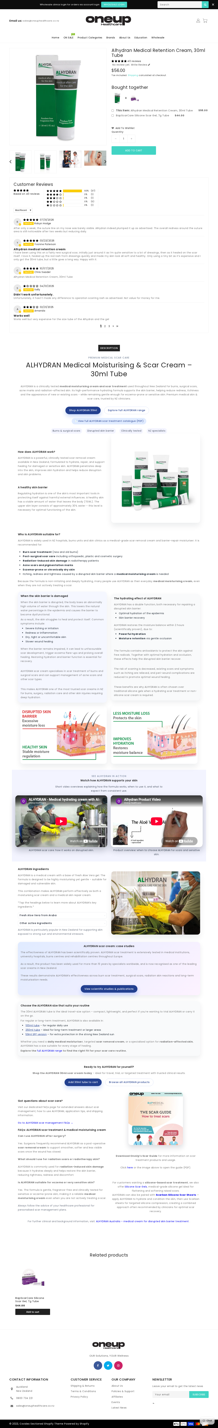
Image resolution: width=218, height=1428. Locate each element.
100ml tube (33, 1025)
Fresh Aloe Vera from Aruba (62, 915)
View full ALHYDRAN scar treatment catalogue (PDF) (109, 421)
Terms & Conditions (83, 1391)
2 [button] (105, 326)
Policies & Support (123, 1391)
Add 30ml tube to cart (83, 1082)
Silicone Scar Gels (136, 1186)
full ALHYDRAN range (49, 1050)
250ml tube (33, 1030)
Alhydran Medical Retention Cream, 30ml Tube (154, 110)
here (130, 1167)
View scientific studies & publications (109, 989)
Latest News (119, 1407)
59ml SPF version (36, 1034)
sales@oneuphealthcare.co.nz (35, 1406)
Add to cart (133, 150)
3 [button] (109, 326)
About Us (117, 1386)
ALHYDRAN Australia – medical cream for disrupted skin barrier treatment (143, 1221)
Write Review (139, 64)
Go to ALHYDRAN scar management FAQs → (45, 1123)
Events (116, 1402)
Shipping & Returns (83, 1386)
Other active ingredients (62, 923)
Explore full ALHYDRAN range (126, 410)
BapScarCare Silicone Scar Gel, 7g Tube (142, 115)
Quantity (117, 132)
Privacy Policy (79, 1396)
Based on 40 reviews (27, 194)
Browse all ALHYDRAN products (129, 1082)
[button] (119, 61)
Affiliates (117, 1396)
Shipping (133, 75)
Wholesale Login (114, 4)
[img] (31, 220)
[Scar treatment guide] (155, 1118)
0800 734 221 (24, 1398)
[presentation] (10, 161)
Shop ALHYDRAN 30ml (83, 410)
